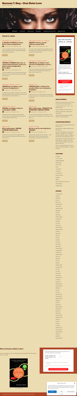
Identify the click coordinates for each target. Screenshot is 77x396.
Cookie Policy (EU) (61, 31)
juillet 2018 (58, 288)
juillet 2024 (58, 210)
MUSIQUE (58, 177)
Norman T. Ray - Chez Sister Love (15, 394)
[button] (74, 383)
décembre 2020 (59, 265)
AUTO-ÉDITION (59, 158)
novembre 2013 (59, 329)
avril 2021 (58, 263)
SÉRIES (19, 40)
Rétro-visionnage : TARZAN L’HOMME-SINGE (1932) (11, 129)
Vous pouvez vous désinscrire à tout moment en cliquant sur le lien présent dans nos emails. (65, 90)
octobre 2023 (58, 219)
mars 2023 (58, 223)
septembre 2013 (59, 331)
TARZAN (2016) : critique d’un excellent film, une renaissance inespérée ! (40, 88)
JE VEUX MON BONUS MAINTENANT (65, 81)
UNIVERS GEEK (59, 185)
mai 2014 (57, 323)
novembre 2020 (59, 267)
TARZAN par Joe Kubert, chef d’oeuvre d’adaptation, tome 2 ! (40, 63)
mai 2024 (57, 212)
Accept (52, 391)
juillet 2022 (58, 233)
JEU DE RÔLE (58, 169)
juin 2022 (57, 235)
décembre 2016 (59, 298)
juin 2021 (57, 260)
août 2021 (58, 256)
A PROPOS (58, 156)
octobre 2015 (58, 308)
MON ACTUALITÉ (31, 31)
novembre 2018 (59, 285)
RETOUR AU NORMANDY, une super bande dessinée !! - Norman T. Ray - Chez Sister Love (64, 133)
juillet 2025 (58, 198)
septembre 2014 (59, 317)
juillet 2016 (58, 300)
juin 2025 (57, 200)
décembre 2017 (59, 294)
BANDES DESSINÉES (5, 40)
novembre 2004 (59, 338)
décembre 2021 (59, 248)
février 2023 (58, 225)
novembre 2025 (59, 194)
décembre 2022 (59, 227)
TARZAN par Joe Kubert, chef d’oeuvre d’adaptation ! (12, 87)
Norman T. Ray (8, 46)
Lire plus (5, 55)
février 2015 (58, 313)
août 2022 (58, 231)
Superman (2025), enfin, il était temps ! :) (64, 109)
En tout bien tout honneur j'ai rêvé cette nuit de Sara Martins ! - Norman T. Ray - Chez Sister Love (65, 140)
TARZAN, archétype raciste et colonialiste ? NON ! (12, 109)
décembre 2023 (59, 217)
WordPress (29, 394)
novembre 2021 (59, 250)
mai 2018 (57, 292)
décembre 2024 (59, 204)
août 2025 (58, 196)
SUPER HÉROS (59, 183)
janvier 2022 (58, 246)
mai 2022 (57, 237)
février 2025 (58, 202)
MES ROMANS (38, 31)
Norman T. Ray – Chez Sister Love (22, 3)
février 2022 (58, 244)
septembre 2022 (59, 229)
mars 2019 (58, 279)
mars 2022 (58, 242)
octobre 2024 (58, 206)
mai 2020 (57, 269)
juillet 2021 (58, 258)
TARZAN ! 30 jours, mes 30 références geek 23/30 (37, 43)
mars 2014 (58, 325)
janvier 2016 (58, 304)
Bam (33, 394)
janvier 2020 (58, 275)
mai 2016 (57, 302)
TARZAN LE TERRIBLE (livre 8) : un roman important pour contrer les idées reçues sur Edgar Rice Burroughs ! (14, 65)
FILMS (11, 40)
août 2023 (58, 221)
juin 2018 (57, 290)
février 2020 (58, 273)
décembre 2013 (59, 327)
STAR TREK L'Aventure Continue (62, 181)
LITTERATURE (14, 40)
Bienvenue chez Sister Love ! (50, 31)
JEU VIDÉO (58, 171)
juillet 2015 (58, 311)
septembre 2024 (59, 208)
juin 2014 (57, 321)
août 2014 (58, 319)
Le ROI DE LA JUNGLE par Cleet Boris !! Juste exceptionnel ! (12, 43)
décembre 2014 (59, 315)
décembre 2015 (59, 306)
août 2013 (58, 334)
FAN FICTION (22, 31)
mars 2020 (58, 271)
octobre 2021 (58, 252)
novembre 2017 (59, 296)
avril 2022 (58, 240)
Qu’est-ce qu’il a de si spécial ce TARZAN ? (40, 129)
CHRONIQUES (14, 31)
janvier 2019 (58, 281)
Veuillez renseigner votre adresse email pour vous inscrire (65, 73)
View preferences (71, 391)
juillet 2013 (58, 336)
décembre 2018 (59, 283)
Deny (62, 391)
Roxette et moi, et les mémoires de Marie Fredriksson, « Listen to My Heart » (65, 147)
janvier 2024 (58, 214)
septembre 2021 (59, 254)
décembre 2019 (59, 277)
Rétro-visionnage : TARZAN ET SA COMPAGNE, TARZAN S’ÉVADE (40, 109)
